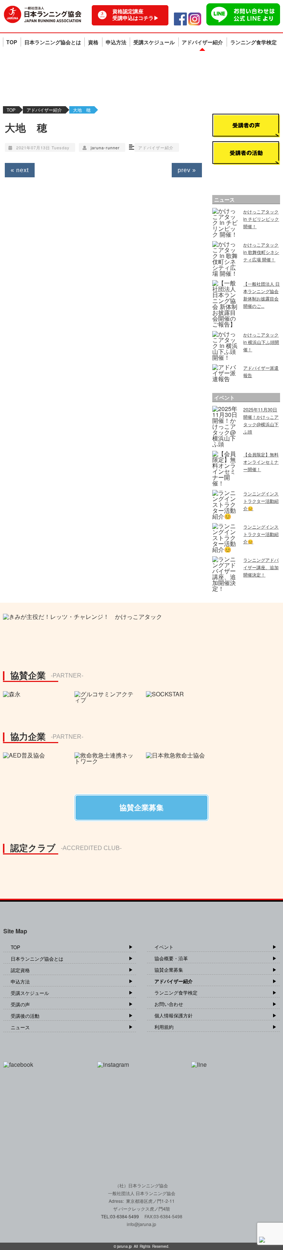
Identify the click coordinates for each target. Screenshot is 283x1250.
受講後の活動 (25, 1015)
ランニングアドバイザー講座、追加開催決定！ (261, 567)
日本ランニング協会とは (52, 42)
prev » (187, 170)
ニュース (20, 1027)
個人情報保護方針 (173, 1015)
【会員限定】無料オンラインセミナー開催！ (261, 461)
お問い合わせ (168, 1003)
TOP (11, 42)
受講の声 (20, 1004)
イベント (164, 946)
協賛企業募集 (168, 969)
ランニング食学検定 (253, 42)
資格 (93, 42)
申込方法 (116, 42)
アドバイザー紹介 (202, 42)
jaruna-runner (105, 147)
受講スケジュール (154, 42)
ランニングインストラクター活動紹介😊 (261, 500)
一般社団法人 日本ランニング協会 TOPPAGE (43, 14)
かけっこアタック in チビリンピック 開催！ (261, 218)
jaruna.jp (124, 1246)
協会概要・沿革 (171, 958)
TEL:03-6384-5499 (120, 1216)
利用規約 (164, 1026)
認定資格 (20, 970)
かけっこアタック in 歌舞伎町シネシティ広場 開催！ (261, 251)
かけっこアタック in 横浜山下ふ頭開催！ (261, 341)
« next (20, 170)
